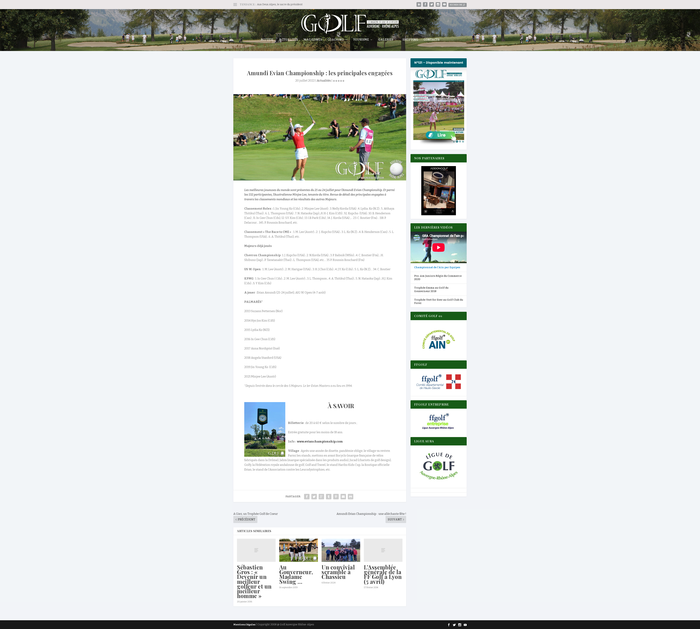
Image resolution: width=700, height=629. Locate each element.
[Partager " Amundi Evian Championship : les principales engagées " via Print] (350, 496)
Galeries (385, 39)
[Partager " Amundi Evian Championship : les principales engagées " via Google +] (321, 496)
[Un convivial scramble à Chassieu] (341, 550)
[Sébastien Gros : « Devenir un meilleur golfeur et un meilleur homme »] (256, 550)
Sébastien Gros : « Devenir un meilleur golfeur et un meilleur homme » (254, 581)
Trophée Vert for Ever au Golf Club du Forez (438, 301)
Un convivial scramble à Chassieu (338, 571)
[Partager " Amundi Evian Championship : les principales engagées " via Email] (343, 496)
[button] (438, 190)
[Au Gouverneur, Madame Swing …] (298, 550)
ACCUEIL (267, 39)
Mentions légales (244, 624)
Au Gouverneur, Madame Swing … (296, 574)
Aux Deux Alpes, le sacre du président (280, 4)
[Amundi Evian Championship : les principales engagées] (319, 137)
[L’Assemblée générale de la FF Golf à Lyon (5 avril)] (383, 550)
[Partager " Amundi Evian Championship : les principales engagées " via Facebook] (306, 496)
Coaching (336, 39)
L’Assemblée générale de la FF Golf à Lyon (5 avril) (383, 574)
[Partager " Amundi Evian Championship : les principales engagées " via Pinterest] (336, 496)
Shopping (410, 39)
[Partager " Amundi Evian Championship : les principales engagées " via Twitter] (314, 496)
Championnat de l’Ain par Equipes (437, 267)
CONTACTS (432, 39)
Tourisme (361, 39)
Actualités (288, 39)
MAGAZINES (313, 39)
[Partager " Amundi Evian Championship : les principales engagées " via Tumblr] (328, 496)
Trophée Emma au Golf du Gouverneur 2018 (431, 289)
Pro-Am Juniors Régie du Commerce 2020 (438, 277)
